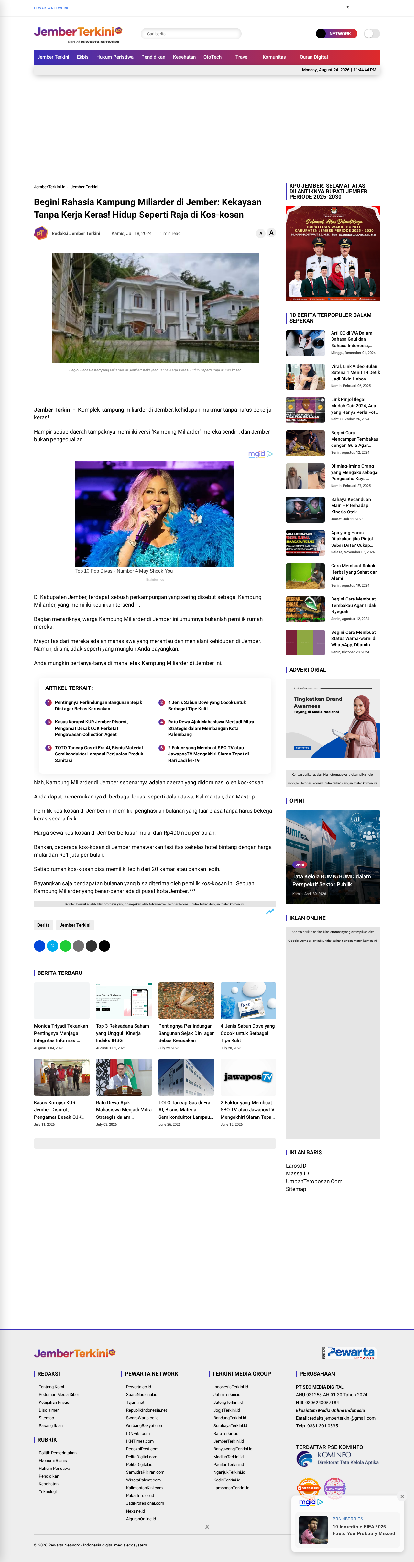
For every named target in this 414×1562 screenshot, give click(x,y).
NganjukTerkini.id (229, 1472)
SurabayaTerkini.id (230, 1425)
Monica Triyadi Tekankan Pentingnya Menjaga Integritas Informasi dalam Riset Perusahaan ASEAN (61, 1033)
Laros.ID (296, 1165)
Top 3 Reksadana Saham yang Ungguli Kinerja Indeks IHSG (122, 1033)
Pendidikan (153, 57)
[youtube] (367, 8)
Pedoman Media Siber (59, 1394)
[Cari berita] (235, 33)
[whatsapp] (65, 946)
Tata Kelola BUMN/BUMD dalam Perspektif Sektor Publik (331, 880)
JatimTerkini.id (226, 1394)
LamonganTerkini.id (231, 1487)
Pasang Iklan (51, 1425)
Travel (242, 57)
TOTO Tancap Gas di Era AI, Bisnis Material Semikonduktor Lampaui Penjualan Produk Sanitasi (99, 754)
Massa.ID (297, 1173)
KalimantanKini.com (144, 1487)
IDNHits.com (138, 1433)
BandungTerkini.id (229, 1417)
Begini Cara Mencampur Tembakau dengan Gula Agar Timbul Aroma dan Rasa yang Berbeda (354, 439)
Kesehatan (184, 57)
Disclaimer (49, 1410)
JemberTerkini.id (49, 186)
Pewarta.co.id (138, 1386)
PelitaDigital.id (139, 1464)
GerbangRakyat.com (144, 1425)
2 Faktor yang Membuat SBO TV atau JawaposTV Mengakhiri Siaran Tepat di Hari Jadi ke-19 (208, 754)
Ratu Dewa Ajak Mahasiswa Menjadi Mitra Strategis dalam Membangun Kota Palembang (211, 728)
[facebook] (338, 8)
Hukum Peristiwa (115, 57)
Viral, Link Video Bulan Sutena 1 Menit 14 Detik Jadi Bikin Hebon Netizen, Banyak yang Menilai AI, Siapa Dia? (355, 373)
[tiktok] (376, 8)
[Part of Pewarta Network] (350, 1357)
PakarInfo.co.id (140, 1495)
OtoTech (212, 57)
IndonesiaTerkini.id (230, 1386)
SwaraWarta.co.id (142, 1417)
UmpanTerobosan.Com (314, 1181)
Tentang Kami (51, 1386)
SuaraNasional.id (141, 1394)
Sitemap (296, 1189)
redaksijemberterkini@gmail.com (343, 1418)
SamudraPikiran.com (145, 1472)
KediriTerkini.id (226, 1480)
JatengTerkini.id (228, 1402)
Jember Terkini (53, 57)
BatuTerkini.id (225, 1433)
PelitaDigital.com (141, 1456)
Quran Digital (314, 57)
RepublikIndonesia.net (146, 1410)
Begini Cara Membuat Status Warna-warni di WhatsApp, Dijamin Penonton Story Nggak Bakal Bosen (354, 639)
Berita (43, 925)
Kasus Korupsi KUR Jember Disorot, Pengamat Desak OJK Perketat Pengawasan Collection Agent (91, 728)
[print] (78, 946)
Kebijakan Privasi (54, 1402)
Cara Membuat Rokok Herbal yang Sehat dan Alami (354, 572)
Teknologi (48, 1491)
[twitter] (347, 8)
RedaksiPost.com (142, 1448)
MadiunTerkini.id (228, 1456)
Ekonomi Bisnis (53, 1460)
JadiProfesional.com (145, 1503)
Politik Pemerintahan (58, 1452)
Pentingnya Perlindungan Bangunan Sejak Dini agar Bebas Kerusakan (98, 705)
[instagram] (357, 8)
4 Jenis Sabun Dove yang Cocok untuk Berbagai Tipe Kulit (207, 705)
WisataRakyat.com (143, 1480)
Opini (300, 864)
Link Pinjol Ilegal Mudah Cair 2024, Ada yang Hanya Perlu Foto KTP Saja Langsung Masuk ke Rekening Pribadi (354, 406)
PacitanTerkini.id (228, 1464)
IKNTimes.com (140, 1441)
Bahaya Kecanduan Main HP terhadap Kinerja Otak (351, 505)
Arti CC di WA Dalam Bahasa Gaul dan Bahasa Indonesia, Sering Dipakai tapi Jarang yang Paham (351, 339)
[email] (91, 946)
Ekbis (83, 57)
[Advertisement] (207, 128)
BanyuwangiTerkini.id (232, 1448)
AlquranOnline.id (141, 1518)
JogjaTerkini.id (226, 1410)
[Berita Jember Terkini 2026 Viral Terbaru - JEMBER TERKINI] (78, 41)
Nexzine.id (135, 1511)
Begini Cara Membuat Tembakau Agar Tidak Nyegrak (353, 605)
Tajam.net (135, 1402)
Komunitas (274, 57)
